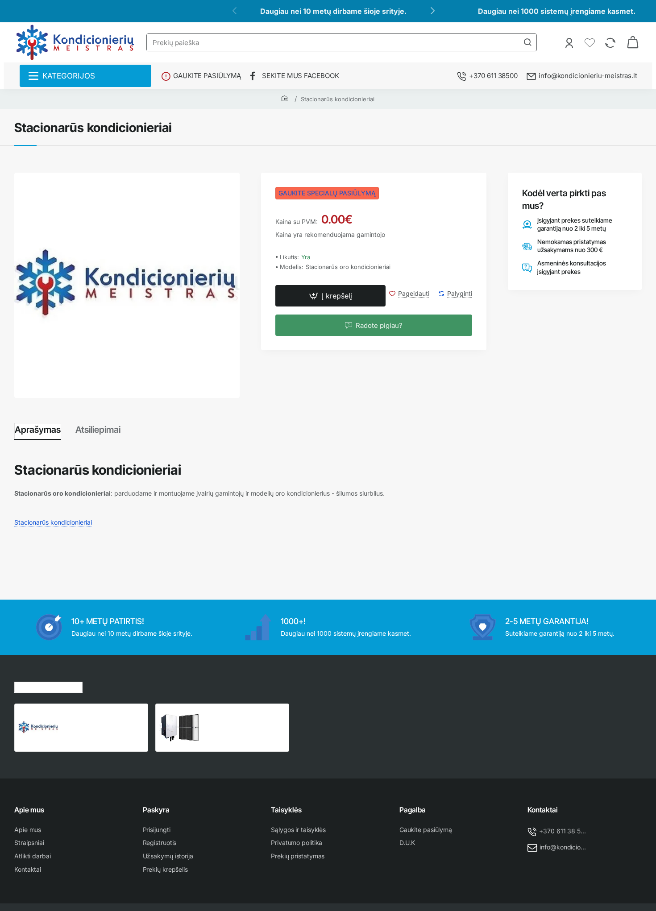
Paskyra (156, 809)
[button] (330, 296)
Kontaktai (542, 809)
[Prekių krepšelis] (633, 42)
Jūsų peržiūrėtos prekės (48, 686)
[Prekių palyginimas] (611, 42)
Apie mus (29, 809)
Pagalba (412, 809)
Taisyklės (286, 809)
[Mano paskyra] (570, 42)
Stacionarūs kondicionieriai (337, 99)
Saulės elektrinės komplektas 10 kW (230, 716)
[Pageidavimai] (590, 42)
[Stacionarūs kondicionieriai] (38, 728)
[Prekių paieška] (527, 42)
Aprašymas (38, 429)
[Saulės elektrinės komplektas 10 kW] (179, 728)
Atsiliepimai (97, 429)
